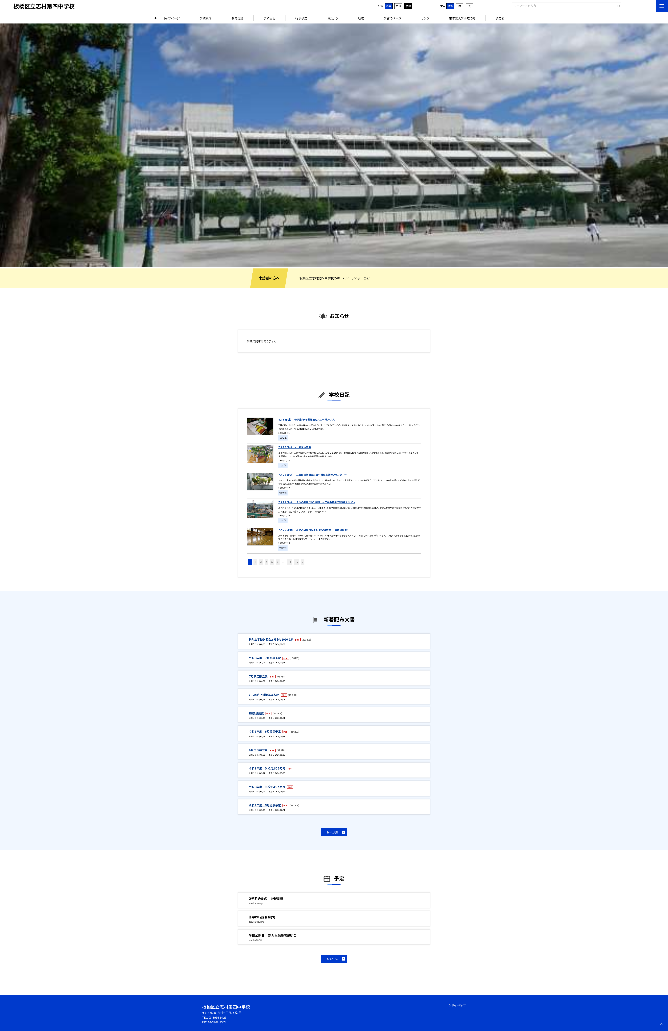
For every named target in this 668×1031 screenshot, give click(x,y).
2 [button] (255, 562)
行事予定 (301, 18)
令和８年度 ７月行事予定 (265, 658)
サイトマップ (458, 1005)
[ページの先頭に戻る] (661, 1024)
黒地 (408, 6)
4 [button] (266, 562)
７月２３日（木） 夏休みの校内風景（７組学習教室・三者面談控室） (313, 530)
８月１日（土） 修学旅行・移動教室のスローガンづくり (306, 419)
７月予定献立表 (258, 676)
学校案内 (206, 18)
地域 (361, 18)
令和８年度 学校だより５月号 (267, 768)
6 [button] (277, 562)
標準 (450, 6)
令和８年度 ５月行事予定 (265, 805)
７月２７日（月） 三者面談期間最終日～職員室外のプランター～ (312, 474)
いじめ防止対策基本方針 (264, 695)
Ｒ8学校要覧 (256, 713)
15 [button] (296, 562)
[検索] (618, 5)
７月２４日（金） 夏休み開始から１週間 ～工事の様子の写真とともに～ (316, 502)
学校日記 (269, 18)
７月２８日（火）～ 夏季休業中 (294, 447)
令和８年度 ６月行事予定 (265, 731)
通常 (388, 6)
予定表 (499, 18)
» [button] (302, 562)
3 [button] (261, 562)
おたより (332, 18)
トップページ (172, 18)
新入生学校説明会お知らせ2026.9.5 (271, 639)
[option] (334, 145)
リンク (425, 18)
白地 (398, 6)
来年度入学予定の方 (462, 18)
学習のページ (392, 18)
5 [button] (272, 562)
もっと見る (332, 832)
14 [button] (289, 562)
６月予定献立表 (258, 750)
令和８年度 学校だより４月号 (267, 787)
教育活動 (237, 18)
